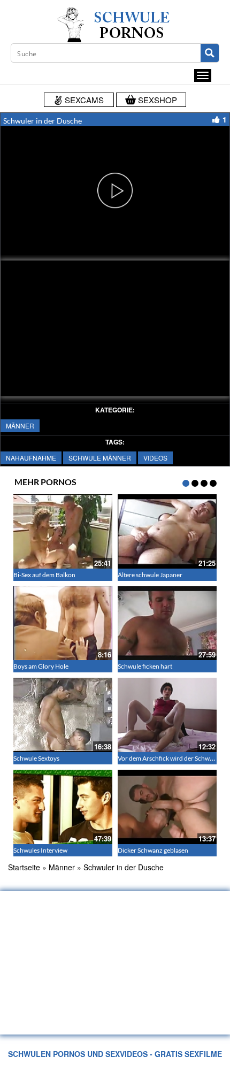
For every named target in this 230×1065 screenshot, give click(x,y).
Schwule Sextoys (36, 758)
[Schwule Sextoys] (62, 715)
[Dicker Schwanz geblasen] (167, 807)
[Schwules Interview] (62, 807)
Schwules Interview (40, 850)
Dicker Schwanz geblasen (153, 850)
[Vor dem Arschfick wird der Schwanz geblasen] (167, 715)
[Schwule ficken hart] (167, 623)
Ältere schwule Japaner (150, 575)
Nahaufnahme (31, 457)
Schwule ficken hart (145, 666)
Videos (155, 457)
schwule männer (99, 457)
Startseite (24, 867)
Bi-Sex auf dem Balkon (44, 575)
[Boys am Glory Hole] (62, 623)
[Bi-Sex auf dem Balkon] (62, 531)
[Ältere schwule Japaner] (167, 531)
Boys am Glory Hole (40, 666)
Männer (20, 425)
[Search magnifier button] (210, 53)
